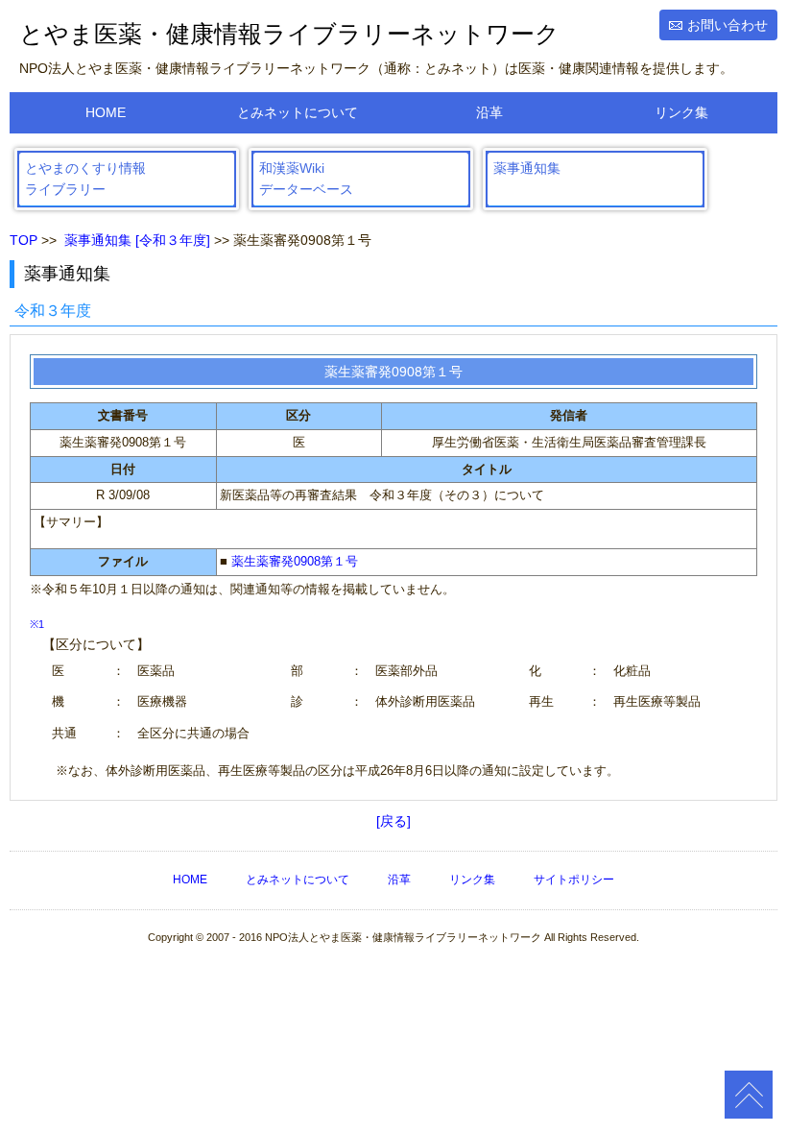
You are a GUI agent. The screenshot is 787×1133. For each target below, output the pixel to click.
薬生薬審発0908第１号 (294, 561)
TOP (23, 240)
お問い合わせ (727, 25)
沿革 (489, 112)
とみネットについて (297, 112)
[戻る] (393, 821)
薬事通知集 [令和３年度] (137, 240)
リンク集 (681, 112)
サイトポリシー (574, 879)
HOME (105, 112)
